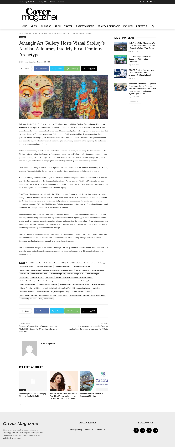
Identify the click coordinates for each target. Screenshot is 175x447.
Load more (134, 102)
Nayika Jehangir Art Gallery (60, 291)
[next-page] (24, 404)
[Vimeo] (150, 1)
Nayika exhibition (43, 291)
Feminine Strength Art (57, 274)
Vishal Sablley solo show (28, 299)
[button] (153, 26)
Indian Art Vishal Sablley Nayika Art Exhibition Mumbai (73, 277)
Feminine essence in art (39, 274)
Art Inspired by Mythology (96, 263)
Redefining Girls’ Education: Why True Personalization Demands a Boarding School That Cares (142, 45)
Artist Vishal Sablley (26, 266)
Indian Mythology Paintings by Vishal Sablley (74, 284)
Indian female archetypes (46, 281)
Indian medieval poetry (65, 281)
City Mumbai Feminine (62, 266)
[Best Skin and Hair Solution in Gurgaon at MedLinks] (94, 381)
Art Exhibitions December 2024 (54, 263)
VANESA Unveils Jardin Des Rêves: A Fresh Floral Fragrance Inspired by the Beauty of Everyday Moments (63, 396)
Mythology (96, 288)
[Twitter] (147, 1)
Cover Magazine (30, 62)
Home (21, 33)
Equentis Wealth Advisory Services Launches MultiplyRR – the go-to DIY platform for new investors (38, 329)
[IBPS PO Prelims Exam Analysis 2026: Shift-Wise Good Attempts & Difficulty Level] (120, 73)
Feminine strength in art (75, 274)
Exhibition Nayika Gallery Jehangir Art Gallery (58, 270)
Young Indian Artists (46, 299)
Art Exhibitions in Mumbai (76, 263)
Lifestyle (28, 33)
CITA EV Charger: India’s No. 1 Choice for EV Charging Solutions (140, 59)
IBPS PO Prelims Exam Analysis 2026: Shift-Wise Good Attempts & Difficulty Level (141, 72)
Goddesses (49, 277)
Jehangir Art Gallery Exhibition (30, 288)
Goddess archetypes (92, 274)
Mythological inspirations (81, 288)
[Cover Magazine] (20, 62)
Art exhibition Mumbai (33, 263)
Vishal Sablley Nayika (98, 295)
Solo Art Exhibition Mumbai (81, 291)
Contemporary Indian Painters (30, 270)
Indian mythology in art (28, 284)
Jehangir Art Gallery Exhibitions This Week (57, 288)
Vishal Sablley (62, 295)
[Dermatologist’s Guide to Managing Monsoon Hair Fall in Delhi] (33, 381)
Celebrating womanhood (44, 266)
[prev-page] (20, 404)
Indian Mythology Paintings (48, 284)
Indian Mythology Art (83, 281)
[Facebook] (140, 1)
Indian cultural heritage (28, 281)
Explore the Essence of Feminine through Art (91, 270)
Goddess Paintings (37, 277)
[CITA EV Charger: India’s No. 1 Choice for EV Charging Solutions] (120, 59)
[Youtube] (154, 1)
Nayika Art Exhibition (27, 291)
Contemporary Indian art (81, 266)
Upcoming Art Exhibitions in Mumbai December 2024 (38, 295)
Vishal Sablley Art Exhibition (79, 295)
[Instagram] (143, 1)
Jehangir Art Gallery (98, 284)
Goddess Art (24, 277)
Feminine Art (24, 274)
